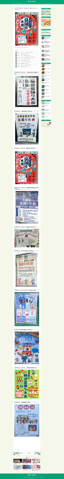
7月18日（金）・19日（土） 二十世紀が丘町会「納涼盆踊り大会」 (25, 52)
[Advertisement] (27, 443)
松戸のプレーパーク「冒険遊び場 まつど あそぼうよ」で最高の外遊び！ (47, 55)
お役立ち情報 (31, 3)
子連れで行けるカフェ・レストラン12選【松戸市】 (47, 38)
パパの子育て (43, 3)
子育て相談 (50, 3)
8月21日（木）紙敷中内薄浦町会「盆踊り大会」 (23, 63)
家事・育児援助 (19, 3)
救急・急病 (47, 3)
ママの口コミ (35, 3)
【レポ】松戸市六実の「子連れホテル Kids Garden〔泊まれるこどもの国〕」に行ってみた (47, 46)
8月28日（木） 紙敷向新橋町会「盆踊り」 (22, 66)
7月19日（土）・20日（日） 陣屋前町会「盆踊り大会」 (24, 55)
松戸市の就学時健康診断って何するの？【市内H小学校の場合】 (47, 51)
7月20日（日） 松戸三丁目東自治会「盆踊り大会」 (23, 60)
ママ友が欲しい (39, 3)
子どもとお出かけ (23, 3)
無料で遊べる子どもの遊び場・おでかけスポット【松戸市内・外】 (47, 42)
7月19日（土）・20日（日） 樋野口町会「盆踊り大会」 (24, 58)
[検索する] (50, 6)
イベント (28, 3)
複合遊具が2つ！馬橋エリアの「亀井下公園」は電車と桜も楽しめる (47, 60)
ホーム (15, 6)
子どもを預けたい (14, 3)
